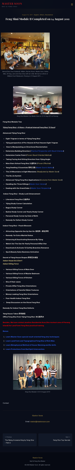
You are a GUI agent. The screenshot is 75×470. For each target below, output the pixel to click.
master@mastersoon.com (40, 422)
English (36, 15)
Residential (49, 15)
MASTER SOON (12, 4)
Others (42, 15)
